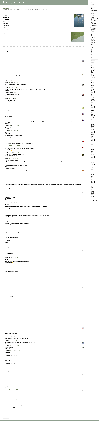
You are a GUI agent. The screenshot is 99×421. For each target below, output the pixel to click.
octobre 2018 (92, 124)
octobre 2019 (92, 116)
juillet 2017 (92, 134)
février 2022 (92, 96)
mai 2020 (92, 111)
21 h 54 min (18, 350)
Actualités (92, 8)
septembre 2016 (93, 141)
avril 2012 (92, 178)
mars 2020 (92, 113)
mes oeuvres (92, 17)
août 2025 (92, 71)
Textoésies (92, 26)
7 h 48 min (17, 371)
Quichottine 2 (92, 56)
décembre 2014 (93, 156)
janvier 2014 (92, 163)
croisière (18, 9)
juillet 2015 (92, 151)
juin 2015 (92, 152)
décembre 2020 (93, 106)
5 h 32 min (17, 202)
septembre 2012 (93, 175)
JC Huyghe (92, 48)
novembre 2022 (93, 92)
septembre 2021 (93, 100)
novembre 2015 (93, 148)
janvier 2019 (92, 122)
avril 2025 (92, 74)
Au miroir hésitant (6, 8)
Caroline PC (92, 38)
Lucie (91, 51)
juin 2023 (92, 87)
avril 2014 (92, 161)
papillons (92, 21)
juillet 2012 (92, 176)
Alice (9, 98)
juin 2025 (92, 73)
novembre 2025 (93, 69)
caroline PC (10, 125)
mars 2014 (92, 162)
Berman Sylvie (93, 37)
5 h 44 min (17, 211)
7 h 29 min (17, 355)
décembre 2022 (93, 91)
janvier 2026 (92, 68)
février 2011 (92, 188)
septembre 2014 (93, 158)
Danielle (92, 41)
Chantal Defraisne (93, 40)
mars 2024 (92, 81)
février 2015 (92, 155)
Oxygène (92, 55)
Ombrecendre (92, 30)
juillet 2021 (92, 101)
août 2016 (92, 142)
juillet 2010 (92, 193)
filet (21, 9)
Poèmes (92, 22)
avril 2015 (92, 153)
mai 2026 (92, 65)
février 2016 (92, 146)
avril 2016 (92, 145)
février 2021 (92, 105)
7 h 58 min (17, 336)
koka (9, 92)
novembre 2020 (93, 107)
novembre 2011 (93, 182)
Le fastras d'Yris (93, 29)
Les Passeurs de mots (94, 15)
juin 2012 (92, 177)
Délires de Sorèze (93, 42)
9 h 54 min (16, 82)
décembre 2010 (93, 190)
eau (19, 9)
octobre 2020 (92, 108)
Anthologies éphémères (94, 9)
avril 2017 (92, 136)
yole (39, 9)
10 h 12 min (17, 87)
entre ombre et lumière (9, 9)
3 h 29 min (18, 145)
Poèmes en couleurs (93, 23)
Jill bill (91, 49)
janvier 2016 (92, 147)
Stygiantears (92, 31)
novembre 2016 (93, 140)
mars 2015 (92, 154)
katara (9, 158)
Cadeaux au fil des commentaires (93, 11)
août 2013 (92, 167)
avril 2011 (92, 187)
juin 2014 (92, 160)
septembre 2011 (93, 183)
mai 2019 (92, 119)
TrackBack (15, 399)
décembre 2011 (93, 181)
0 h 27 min (17, 389)
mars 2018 (92, 129)
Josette (91, 50)
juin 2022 (92, 94)
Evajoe (92, 45)
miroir (25, 9)
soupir (36, 9)
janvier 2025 (92, 76)
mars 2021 (92, 104)
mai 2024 (92, 80)
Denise (92, 43)
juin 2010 (92, 194)
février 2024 (92, 82)
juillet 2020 (92, 110)
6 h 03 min (17, 240)
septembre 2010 (93, 192)
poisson (30, 9)
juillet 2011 (92, 185)
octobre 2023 (92, 85)
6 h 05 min (17, 247)
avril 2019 (92, 120)
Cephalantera (92, 39)
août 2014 (92, 159)
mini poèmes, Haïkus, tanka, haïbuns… (94, 18)
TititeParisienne (10, 145)
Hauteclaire (10, 152)
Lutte (91, 5)
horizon (23, 9)
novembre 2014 (93, 157)
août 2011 (92, 184)
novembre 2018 (93, 123)
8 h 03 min (16, 158)
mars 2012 (92, 179)
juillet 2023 (92, 86)
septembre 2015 (93, 150)
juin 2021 (92, 102)
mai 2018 (92, 128)
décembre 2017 (93, 131)
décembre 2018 (93, 123)
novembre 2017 (93, 132)
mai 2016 (92, 144)
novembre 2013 (93, 165)
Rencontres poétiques (94, 25)
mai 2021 (92, 103)
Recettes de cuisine (93, 24)
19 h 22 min (18, 130)
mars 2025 (92, 75)
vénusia (10, 78)
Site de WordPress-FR (93, 201)
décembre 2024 (93, 77)
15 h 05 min (18, 345)
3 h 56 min (17, 152)
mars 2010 (92, 196)
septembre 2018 (93, 125)
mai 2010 (92, 195)
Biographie (92, 3)
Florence (10, 168)
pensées (27, 9)
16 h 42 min (18, 125)
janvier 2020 (92, 114)
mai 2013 (92, 169)
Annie (91, 36)
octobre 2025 (92, 70)
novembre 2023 (93, 84)
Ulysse (91, 58)
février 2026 (92, 67)
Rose (91, 57)
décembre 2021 (93, 98)
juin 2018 (92, 127)
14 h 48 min (16, 340)
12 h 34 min (16, 92)
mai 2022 (92, 95)
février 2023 (92, 90)
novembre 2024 (93, 78)
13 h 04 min (17, 168)
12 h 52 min (16, 98)
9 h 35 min (17, 78)
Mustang (92, 54)
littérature (92, 16)
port (32, 9)
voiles (38, 9)
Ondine (9, 389)
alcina (91, 34)
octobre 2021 (92, 99)
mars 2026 (92, 66)
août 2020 (92, 109)
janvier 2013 (92, 172)
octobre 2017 (92, 133)
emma (9, 82)
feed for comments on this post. (8, 399)
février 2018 (92, 130)
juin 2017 (92, 135)
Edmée (92, 44)
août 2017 (92, 133)
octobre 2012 (92, 174)
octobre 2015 (92, 149)
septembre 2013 (93, 166)
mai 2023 (92, 88)
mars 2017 (92, 137)
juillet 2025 (92, 72)
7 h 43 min (17, 363)
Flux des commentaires (94, 200)
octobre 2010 (92, 191)
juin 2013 (92, 168)
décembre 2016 (93, 139)
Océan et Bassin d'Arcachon (94, 19)
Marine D (92, 52)
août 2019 (92, 118)
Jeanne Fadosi (10, 130)
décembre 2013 (93, 164)
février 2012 (92, 180)
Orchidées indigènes (93, 20)
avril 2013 (92, 170)
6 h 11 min (17, 257)
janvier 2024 (92, 83)
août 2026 (92, 63)
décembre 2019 (93, 115)
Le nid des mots (93, 14)
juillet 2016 (92, 143)
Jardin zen (92, 47)
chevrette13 (10, 345)
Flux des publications (93, 199)
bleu (15, 9)
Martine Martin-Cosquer (94, 53)
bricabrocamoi (10, 350)
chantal (9, 87)
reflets (34, 9)
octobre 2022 (92, 93)
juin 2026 (92, 64)
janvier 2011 (92, 189)
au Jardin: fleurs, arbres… (94, 10)
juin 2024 (92, 79)
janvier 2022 (92, 97)
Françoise (92, 46)
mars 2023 (92, 89)
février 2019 (92, 121)
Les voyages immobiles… (17, 2)
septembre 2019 (93, 117)
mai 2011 (92, 186)
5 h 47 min (17, 219)
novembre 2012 (93, 173)
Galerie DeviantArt (93, 28)
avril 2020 (92, 112)
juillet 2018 (92, 126)
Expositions (92, 4)
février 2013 (92, 171)
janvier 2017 (92, 138)
